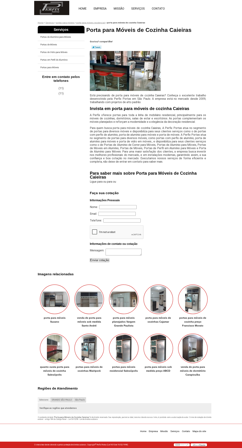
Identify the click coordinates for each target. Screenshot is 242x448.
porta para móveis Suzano (55, 319)
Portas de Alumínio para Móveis (55, 37)
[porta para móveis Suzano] (54, 299)
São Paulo (80, 400)
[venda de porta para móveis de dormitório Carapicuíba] (193, 348)
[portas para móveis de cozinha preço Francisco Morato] (193, 299)
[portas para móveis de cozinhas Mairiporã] (89, 348)
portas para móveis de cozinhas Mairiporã (89, 368)
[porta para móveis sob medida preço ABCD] (158, 348)
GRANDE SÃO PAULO (62, 400)
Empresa (100, 8)
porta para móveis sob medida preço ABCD (158, 368)
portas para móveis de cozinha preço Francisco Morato (192, 321)
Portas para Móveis (49, 67)
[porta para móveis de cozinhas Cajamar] (158, 299)
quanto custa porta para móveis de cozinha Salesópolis (54, 370)
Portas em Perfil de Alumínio (53, 60)
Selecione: (44, 400)
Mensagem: (98, 250)
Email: (94, 213)
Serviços (138, 8)
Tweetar (96, 47)
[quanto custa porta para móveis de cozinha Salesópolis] (54, 348)
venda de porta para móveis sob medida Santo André (89, 321)
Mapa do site (199, 431)
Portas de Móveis (48, 44)
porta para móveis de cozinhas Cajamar (158, 319)
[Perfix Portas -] (54, 7)
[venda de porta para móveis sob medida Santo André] (89, 299)
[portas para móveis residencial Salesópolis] (124, 348)
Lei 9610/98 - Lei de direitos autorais (83, 419)
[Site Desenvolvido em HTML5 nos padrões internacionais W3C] (182, 444)
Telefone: (96, 220)
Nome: (94, 207)
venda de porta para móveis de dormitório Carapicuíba (193, 370)
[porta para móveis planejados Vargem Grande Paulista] (124, 299)
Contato (158, 8)
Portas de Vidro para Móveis (53, 52)
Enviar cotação (99, 260)
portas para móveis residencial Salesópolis (124, 368)
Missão (119, 8)
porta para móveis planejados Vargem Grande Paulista (123, 321)
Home (82, 8)
